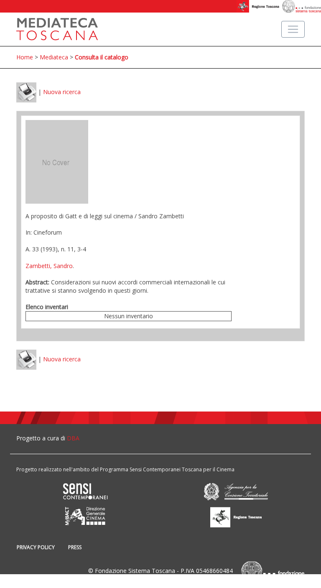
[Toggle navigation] (293, 29)
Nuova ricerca (62, 92)
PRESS (75, 547)
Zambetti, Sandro (49, 266)
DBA (73, 438)
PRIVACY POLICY (36, 547)
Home (24, 57)
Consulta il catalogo (101, 57)
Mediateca (54, 57)
